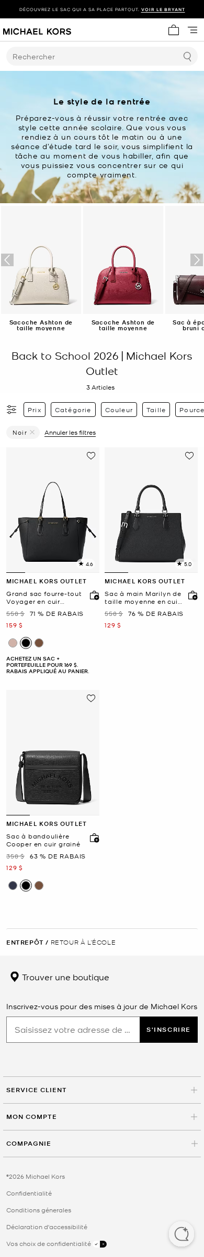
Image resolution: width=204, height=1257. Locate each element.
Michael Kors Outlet (46, 581)
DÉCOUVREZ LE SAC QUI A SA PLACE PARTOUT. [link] (102, 9)
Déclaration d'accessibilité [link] (46, 1226)
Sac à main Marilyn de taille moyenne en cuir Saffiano (143, 598)
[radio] (13, 643)
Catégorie (73, 409)
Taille (156, 409)
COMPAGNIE (28, 1143)
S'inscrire (168, 1029)
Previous (7, 260)
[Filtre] (12, 409)
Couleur (119, 409)
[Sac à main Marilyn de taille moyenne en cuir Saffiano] (151, 510)
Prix (34, 409)
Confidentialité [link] (29, 1193)
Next (196, 260)
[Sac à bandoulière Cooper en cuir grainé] (52, 752)
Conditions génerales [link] (38, 1210)
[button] (181, 1235)
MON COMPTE (31, 1116)
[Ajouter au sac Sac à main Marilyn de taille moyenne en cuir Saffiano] (190, 595)
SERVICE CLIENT (36, 1089)
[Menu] (192, 30)
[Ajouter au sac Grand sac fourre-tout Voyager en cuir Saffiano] (92, 595)
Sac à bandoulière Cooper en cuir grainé (43, 840)
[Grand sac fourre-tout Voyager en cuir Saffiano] (52, 510)
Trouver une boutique (64, 976)
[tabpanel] (52, 510)
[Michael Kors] (37, 30)
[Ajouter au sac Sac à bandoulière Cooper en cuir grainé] (92, 837)
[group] (102, 9)
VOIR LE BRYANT (163, 9)
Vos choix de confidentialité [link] (49, 1243)
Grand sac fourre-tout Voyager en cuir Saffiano (44, 598)
